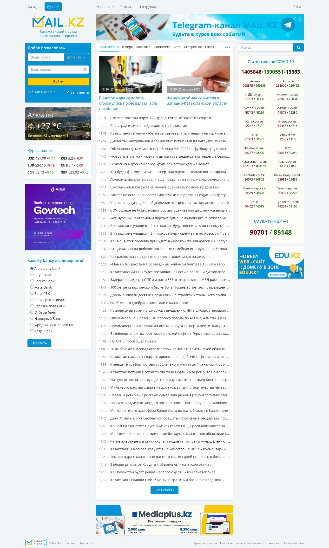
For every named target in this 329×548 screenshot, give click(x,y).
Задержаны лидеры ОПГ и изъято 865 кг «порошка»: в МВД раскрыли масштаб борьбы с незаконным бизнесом (164, 279)
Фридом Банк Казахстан (54, 324)
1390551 (273, 71)
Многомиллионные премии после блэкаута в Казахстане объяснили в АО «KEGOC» (164, 433)
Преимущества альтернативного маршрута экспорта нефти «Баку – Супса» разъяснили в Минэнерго (164, 325)
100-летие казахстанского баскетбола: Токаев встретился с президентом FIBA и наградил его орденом (164, 287)
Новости (104, 6)
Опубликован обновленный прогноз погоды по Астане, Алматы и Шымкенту (164, 318)
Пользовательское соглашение (241, 543)
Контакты (85, 543)
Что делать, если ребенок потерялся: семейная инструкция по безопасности (164, 248)
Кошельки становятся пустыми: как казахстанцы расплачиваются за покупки (164, 426)
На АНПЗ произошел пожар (127, 341)
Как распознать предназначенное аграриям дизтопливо (152, 256)
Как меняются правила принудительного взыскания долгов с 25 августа (164, 241)
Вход (297, 6)
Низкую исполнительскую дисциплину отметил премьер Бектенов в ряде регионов (164, 379)
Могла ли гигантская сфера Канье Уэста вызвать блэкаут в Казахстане (163, 410)
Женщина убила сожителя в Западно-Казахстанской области (197, 100)
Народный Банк (47, 318)
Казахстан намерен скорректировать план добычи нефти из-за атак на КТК (164, 356)
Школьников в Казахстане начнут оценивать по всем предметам (159, 187)
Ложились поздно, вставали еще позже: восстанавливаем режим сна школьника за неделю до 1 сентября (164, 179)
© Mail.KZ (55, 543)
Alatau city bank (47, 268)
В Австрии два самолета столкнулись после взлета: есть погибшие (128, 103)
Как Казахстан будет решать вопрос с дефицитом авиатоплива (157, 472)
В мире (127, 47)
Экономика (162, 47)
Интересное (193, 47)
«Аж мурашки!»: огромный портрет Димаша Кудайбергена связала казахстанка (164, 218)
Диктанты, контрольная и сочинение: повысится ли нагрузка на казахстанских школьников (164, 141)
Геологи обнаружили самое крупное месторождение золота (154, 164)
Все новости (164, 490)
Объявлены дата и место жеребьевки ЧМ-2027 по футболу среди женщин (164, 148)
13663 (293, 71)
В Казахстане (109, 47)
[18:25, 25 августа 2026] (198, 74)
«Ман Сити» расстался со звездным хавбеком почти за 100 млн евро (162, 264)
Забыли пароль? (41, 92)
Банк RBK (42, 293)
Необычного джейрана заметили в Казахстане (143, 302)
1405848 (251, 71)
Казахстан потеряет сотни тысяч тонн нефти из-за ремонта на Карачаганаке (164, 372)
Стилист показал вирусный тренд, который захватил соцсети (155, 118)
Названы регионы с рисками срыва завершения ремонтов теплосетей (163, 395)
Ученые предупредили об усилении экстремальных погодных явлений (164, 202)
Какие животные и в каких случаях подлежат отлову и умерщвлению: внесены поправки (164, 441)
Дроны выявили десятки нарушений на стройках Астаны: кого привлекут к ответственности (164, 295)
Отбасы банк (45, 312)
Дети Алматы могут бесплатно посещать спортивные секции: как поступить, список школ (164, 418)
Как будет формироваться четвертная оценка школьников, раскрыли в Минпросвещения (164, 171)
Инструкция (147, 6)
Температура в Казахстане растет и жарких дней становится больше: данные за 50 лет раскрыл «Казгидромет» (164, 456)
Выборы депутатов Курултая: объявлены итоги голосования (155, 464)
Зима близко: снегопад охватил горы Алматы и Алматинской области (162, 349)
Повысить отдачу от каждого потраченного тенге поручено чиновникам (164, 402)
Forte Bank (43, 287)
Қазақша (34, 6)
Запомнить (80, 92)
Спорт (209, 47)
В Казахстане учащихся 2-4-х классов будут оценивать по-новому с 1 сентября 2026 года (164, 225)
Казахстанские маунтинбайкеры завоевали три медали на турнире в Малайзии (164, 133)
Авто (177, 47)
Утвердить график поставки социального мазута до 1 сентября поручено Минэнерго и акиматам (164, 364)
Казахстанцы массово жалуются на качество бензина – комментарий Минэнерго (164, 449)
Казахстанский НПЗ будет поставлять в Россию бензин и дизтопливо (162, 272)
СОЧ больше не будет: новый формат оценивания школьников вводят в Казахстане (164, 210)
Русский (53, 6)
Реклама (126, 6)
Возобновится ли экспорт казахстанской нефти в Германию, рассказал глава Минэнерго (164, 333)
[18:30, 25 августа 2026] (130, 74)
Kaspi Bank (43, 331)
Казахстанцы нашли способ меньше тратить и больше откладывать (161, 479)
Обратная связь (293, 543)
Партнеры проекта (204, 543)
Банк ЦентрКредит (50, 299)
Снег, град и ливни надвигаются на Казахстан (143, 125)
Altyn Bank (43, 274)
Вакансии (273, 543)
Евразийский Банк (49, 306)
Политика (143, 47)
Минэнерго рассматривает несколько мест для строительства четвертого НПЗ (164, 387)
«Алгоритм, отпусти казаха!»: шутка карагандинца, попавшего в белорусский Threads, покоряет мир (164, 156)
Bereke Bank (44, 281)
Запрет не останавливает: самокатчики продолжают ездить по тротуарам (164, 195)
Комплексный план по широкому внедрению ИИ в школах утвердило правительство (164, 310)
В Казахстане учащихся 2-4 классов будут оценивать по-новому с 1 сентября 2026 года (164, 233)
